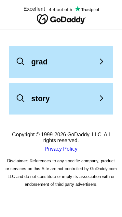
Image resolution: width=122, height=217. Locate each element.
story (40, 98)
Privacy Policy (61, 149)
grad (39, 62)
